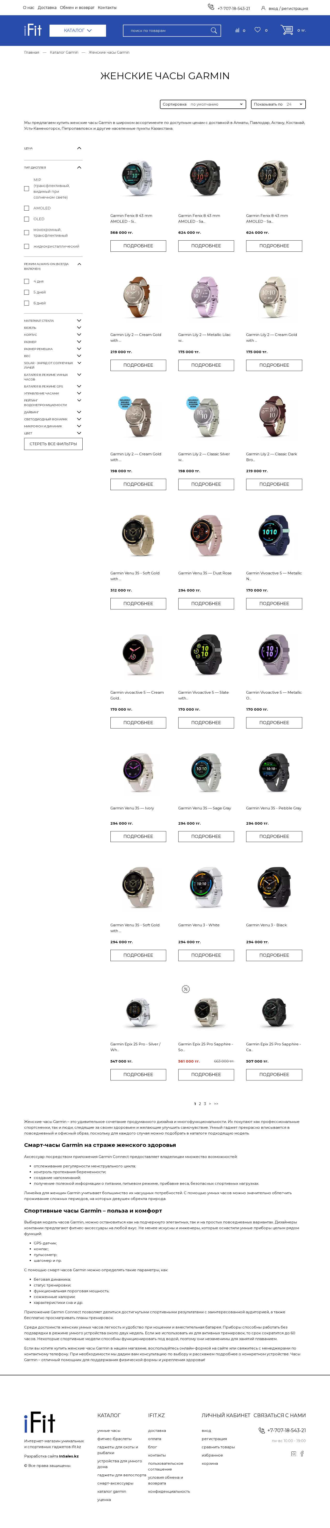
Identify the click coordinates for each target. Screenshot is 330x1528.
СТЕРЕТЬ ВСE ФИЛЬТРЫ (53, 444)
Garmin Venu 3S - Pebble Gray (273, 808)
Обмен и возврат (77, 7)
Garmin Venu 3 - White (199, 925)
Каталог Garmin (64, 52)
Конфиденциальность (169, 1491)
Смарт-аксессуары (115, 1483)
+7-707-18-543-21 (233, 8)
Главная (31, 52)
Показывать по (268, 104)
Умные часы (108, 1430)
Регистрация (214, 1438)
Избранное (212, 1455)
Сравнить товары (218, 1447)
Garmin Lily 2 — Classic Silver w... (204, 457)
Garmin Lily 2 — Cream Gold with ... (135, 337)
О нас (28, 7)
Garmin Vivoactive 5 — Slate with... (203, 695)
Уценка (104, 1499)
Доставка (47, 7)
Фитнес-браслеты (114, 1438)
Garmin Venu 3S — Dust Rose (205, 573)
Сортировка (175, 104)
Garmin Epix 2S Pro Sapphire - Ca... (273, 1047)
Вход (206, 1430)
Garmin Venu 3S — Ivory (132, 808)
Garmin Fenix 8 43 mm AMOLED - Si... (131, 218)
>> (216, 1103)
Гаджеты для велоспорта (121, 1475)
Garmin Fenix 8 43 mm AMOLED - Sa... (199, 218)
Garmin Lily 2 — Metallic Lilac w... (204, 337)
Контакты (107, 7)
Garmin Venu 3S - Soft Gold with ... (134, 576)
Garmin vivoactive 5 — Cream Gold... (137, 695)
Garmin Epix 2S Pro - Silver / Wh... (135, 1047)
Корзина (210, 1463)
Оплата (154, 1438)
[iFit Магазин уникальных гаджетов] (33, 30)
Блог (152, 1447)
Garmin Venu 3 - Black (266, 925)
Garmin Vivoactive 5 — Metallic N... (274, 576)
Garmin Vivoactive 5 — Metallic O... (274, 695)
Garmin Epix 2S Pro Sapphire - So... (205, 1047)
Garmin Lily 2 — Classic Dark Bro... (271, 457)
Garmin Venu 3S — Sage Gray (204, 808)
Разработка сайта (51, 1456)
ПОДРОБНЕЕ (138, 246)
